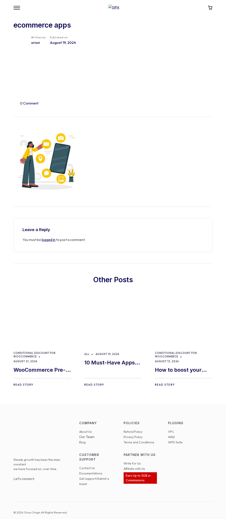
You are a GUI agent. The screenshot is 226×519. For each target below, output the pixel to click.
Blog (82, 442)
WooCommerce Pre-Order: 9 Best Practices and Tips (39, 370)
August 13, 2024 (167, 361)
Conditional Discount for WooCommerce (34, 354)
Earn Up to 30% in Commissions (138, 478)
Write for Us (132, 463)
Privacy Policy (133, 437)
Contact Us (87, 468)
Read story (23, 384)
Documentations (90, 473)
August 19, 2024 (107, 354)
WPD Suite (175, 442)
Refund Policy (133, 432)
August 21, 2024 (25, 361)
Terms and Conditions (139, 442)
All (86, 354)
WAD (171, 437)
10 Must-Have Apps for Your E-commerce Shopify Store (112, 363)
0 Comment (29, 103)
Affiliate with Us (134, 469)
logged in (48, 239)
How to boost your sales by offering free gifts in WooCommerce (182, 370)
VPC (171, 432)
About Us (85, 432)
